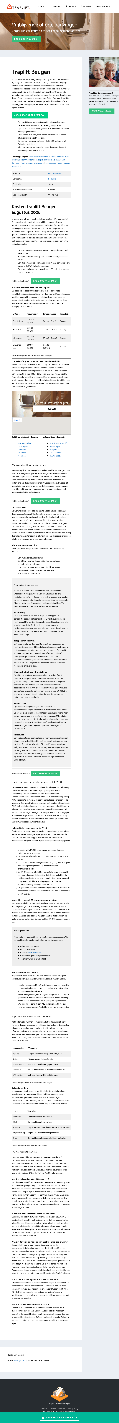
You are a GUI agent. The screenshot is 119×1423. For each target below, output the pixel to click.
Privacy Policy (73, 1408)
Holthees (22, 453)
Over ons (52, 1408)
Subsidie (56, 6)
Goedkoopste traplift (58, 443)
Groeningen (23, 446)
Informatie (69, 6)
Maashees (22, 456)
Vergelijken (86, 6)
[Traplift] (18, 6)
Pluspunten (54, 449)
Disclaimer (61, 1408)
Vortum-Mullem (24, 443)
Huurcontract (55, 456)
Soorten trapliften (25, 160)
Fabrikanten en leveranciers (32, 163)
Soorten (41, 6)
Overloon (22, 449)
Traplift (51, 1403)
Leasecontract (55, 453)
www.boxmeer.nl (35, 952)
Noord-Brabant (54, 173)
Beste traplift (55, 446)
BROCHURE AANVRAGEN (26, 39)
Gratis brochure (103, 6)
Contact (44, 1408)
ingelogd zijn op (20, 1360)
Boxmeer (52, 179)
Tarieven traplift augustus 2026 (42, 157)
